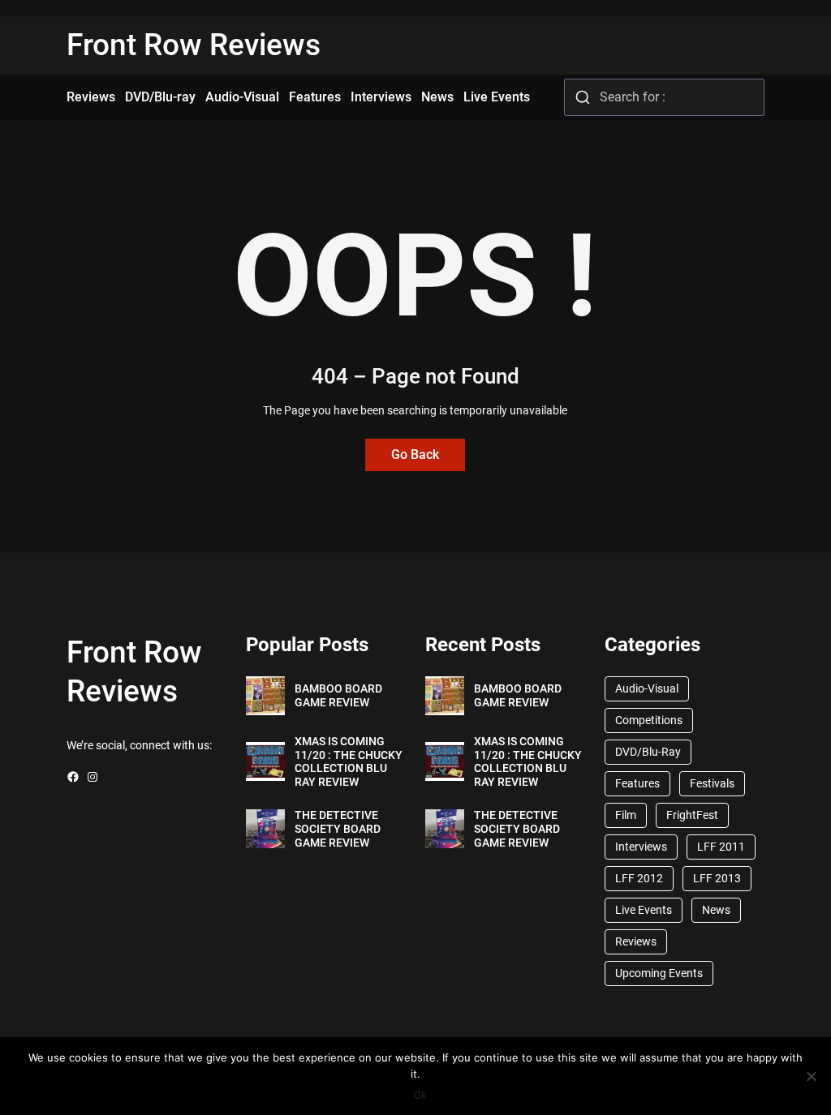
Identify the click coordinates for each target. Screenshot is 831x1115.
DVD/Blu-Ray (648, 751)
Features (637, 783)
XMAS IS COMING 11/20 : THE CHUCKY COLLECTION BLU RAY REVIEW (349, 761)
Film (625, 814)
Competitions (648, 720)
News (716, 909)
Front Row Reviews (194, 45)
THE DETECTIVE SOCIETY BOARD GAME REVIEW (338, 828)
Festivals (712, 783)
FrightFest (692, 814)
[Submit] (582, 97)
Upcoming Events (659, 973)
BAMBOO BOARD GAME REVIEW (338, 695)
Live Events (643, 909)
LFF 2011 (721, 846)
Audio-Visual (646, 688)
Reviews (636, 941)
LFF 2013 (717, 878)
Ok (420, 1094)
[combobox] (664, 97)
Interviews (641, 846)
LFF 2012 (639, 878)
